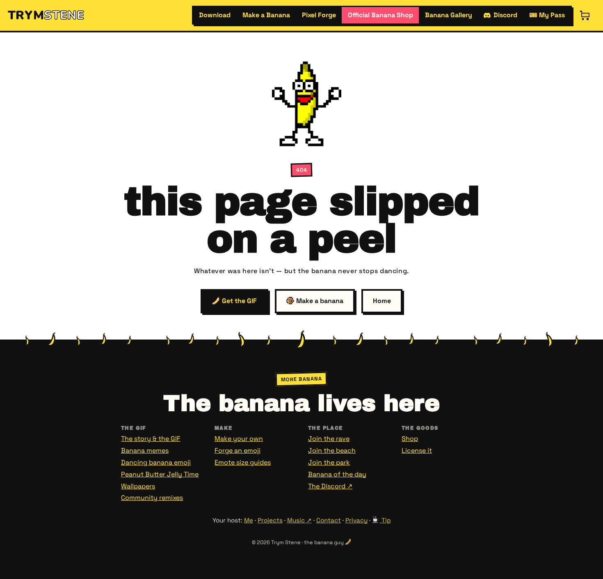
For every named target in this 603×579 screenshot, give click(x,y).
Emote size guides (243, 462)
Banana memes (145, 450)
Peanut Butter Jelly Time (160, 474)
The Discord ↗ (330, 486)
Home (382, 300)
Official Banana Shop (380, 15)
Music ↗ (299, 520)
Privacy (356, 520)
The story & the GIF (150, 438)
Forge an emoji (237, 450)
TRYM (46, 15)
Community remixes (152, 497)
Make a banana (319, 300)
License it (417, 450)
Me (248, 520)
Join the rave (328, 438)
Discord (505, 15)
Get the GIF (238, 300)
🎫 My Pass (547, 15)
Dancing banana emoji (156, 462)
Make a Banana (266, 15)
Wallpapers (138, 486)
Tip (385, 520)
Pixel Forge (319, 15)
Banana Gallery (448, 15)
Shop (410, 438)
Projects (270, 520)
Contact (328, 520)
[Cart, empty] (585, 15)
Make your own (239, 438)
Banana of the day (337, 474)
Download (215, 15)
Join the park (329, 462)
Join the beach (332, 450)
